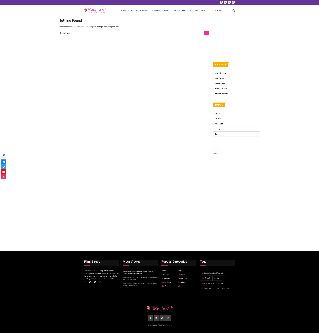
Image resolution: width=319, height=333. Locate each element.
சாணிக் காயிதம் (208, 283)
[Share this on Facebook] (3, 161)
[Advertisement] (231, 37)
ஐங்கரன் (217, 278)
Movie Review (141, 10)
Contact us (215, 10)
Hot (197, 10)
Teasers (181, 274)
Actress (217, 119)
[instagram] (3, 176)
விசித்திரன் (206, 278)
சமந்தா (220, 283)
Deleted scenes (221, 94)
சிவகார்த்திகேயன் (222, 289)
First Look (187, 10)
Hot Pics (164, 286)
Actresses (165, 278)
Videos (177, 10)
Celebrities (156, 10)
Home (123, 10)
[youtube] (3, 171)
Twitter (216, 153)
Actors (217, 113)
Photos (167, 10)
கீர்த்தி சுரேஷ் (206, 289)
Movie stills (219, 124)
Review (181, 271)
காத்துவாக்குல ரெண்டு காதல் (212, 273)
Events (217, 129)
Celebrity (165, 274)
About (204, 10)
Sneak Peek (219, 83)
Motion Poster (220, 88)
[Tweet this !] (3, 166)
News (130, 10)
